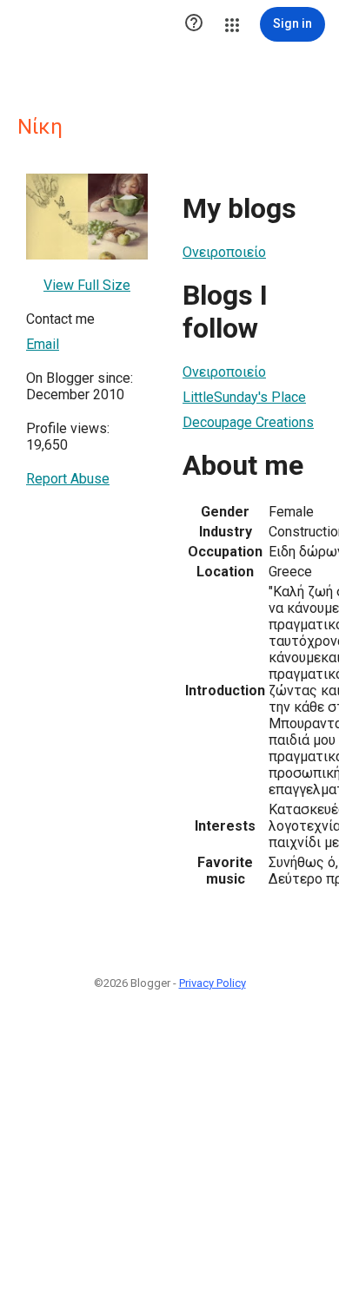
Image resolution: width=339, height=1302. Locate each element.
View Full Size (86, 285)
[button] (194, 24)
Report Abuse (68, 478)
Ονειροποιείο (224, 252)
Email (42, 344)
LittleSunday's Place (244, 397)
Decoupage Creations (248, 422)
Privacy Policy (212, 983)
